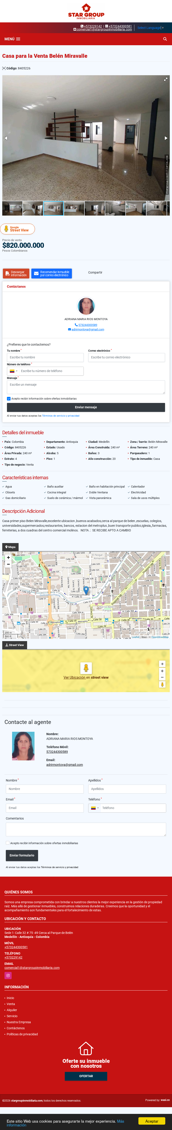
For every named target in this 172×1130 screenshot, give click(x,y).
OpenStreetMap (160, 637)
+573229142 (93, 26)
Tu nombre (14, 350)
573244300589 (87, 325)
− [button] (8, 564)
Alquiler (12, 1010)
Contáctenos (16, 1028)
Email (10, 799)
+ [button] (8, 557)
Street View (19, 229)
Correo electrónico (100, 350)
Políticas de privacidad (22, 1034)
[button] (165, 79)
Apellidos (95, 780)
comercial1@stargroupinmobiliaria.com (32, 967)
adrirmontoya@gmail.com (88, 329)
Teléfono (95, 799)
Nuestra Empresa (19, 1022)
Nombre (12, 780)
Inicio (10, 998)
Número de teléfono (19, 364)
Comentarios (15, 818)
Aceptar (151, 1121)
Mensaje (13, 378)
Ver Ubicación (75, 677)
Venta (11, 1004)
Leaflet (135, 637)
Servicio (12, 1016)
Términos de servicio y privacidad (60, 415)
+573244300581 (120, 26)
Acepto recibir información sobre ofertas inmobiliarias (44, 843)
